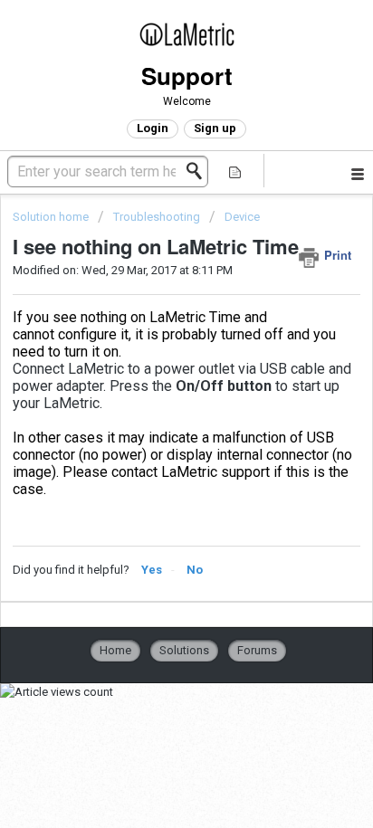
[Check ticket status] (235, 170)
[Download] (153, 399)
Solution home (52, 217)
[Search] (199, 171)
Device (242, 217)
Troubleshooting (156, 217)
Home (115, 650)
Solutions (184, 650)
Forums (257, 650)
